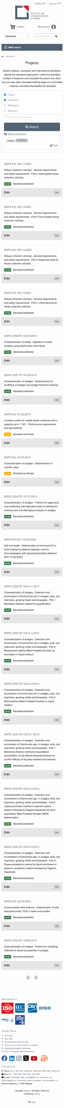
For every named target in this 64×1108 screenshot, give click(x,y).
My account (44, 26)
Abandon (12, 110)
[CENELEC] (45, 1007)
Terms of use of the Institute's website (21, 1045)
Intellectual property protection (17, 1048)
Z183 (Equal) (22, 140)
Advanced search (16, 134)
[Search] (56, 36)
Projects (10, 56)
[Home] (2, 56)
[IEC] (20, 1007)
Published (12, 100)
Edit (55, 145)
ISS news (8, 1035)
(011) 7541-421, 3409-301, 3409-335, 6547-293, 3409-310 (34, 1070)
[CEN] (32, 1007)
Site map (8, 1038)
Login (33, 1102)
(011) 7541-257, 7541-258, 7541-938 (23, 1074)
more (56, 192)
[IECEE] (20, 1019)
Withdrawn (13, 105)
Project (11, 94)
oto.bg (37, 1093)
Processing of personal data (16, 1041)
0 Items (20, 26)
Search (33, 127)
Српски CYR (55, 3)
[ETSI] (7, 1019)
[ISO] (7, 1007)
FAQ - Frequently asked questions (19, 1051)
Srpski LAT (40, 3)
